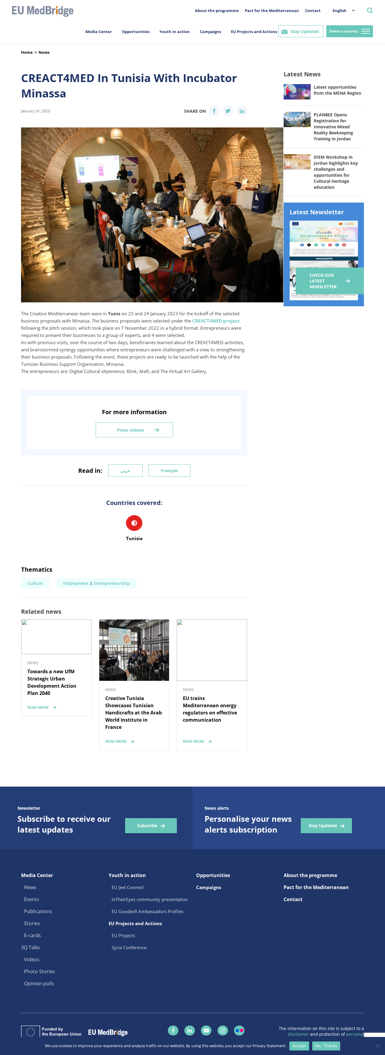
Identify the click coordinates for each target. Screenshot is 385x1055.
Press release (130, 430)
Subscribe (147, 825)
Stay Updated (305, 31)
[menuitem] (341, 10)
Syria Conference (129, 947)
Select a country (343, 31)
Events (31, 899)
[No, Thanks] (377, 1046)
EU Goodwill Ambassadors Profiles (147, 911)
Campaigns (210, 31)
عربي (125, 470)
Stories (32, 923)
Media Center (98, 31)
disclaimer (299, 1034)
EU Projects (123, 935)
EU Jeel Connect (128, 887)
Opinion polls (39, 983)
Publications (38, 911)
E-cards (32, 935)
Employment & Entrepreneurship (96, 583)
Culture (35, 583)
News (43, 52)
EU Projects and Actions (254, 31)
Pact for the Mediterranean (272, 10)
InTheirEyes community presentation (150, 899)
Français (169, 470)
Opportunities (135, 31)
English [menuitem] (339, 10)
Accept (299, 1045)
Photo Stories (39, 971)
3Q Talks (30, 947)
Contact (313, 10)
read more (38, 707)
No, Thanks (326, 1045)
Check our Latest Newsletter (323, 280)
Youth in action (174, 31)
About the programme (217, 10)
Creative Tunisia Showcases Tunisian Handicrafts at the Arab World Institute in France (133, 712)
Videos (31, 959)
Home (27, 52)
